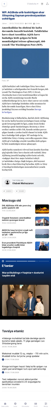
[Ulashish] (47, 3)
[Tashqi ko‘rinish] (42, 3)
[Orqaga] (4, 4)
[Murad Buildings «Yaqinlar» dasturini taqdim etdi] (25, 294)
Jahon (4, 23)
